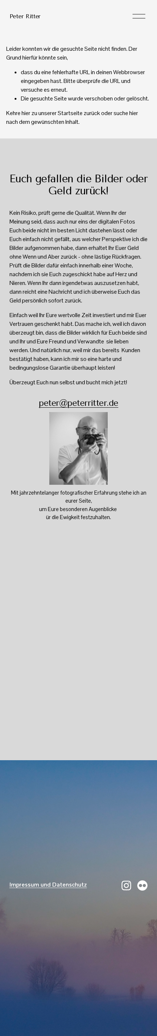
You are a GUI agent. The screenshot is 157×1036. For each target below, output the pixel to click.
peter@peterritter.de (78, 403)
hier (26, 113)
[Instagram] (126, 885)
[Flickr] (142, 885)
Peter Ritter (25, 16)
